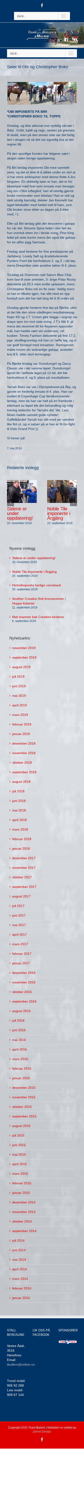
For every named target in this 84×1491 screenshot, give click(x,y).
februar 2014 (21, 1288)
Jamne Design (41, 1431)
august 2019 (21, 667)
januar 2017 (21, 963)
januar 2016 (21, 1078)
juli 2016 (18, 1020)
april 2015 (19, 1164)
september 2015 (24, 1116)
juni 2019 (19, 686)
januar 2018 (21, 848)
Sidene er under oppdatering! (34, 558)
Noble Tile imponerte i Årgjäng (58, 513)
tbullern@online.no (21, 1364)
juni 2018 (19, 801)
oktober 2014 (22, 1221)
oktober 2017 (22, 877)
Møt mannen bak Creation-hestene (38, 617)
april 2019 (19, 705)
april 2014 (19, 1269)
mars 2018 (20, 829)
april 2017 (19, 934)
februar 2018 (21, 839)
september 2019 (24, 657)
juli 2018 (18, 791)
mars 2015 (20, 1173)
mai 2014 (19, 1259)
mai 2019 (19, 695)
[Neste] (73, 502)
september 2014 (24, 1231)
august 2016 (21, 1011)
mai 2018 (19, 810)
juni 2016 (19, 1030)
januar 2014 (21, 1298)
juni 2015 (19, 1145)
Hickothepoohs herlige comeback (36, 585)
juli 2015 (18, 1135)
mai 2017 (19, 925)
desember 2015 (23, 1087)
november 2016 (23, 982)
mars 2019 (20, 715)
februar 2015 (21, 1183)
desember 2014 (23, 1202)
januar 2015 (21, 1193)
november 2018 (23, 753)
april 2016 (19, 1049)
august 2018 (21, 781)
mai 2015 (19, 1154)
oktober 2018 (22, 762)
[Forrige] (10, 502)
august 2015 (21, 1126)
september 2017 (24, 887)
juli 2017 (18, 906)
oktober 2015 (22, 1107)
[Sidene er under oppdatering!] (22, 491)
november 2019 (23, 648)
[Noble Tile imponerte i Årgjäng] (62, 491)
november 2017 (23, 867)
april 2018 (19, 820)
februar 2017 (21, 953)
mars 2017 (20, 944)
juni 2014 (19, 1250)
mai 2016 (19, 1040)
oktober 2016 (22, 992)
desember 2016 (23, 973)
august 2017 (21, 896)
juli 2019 (18, 676)
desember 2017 (23, 858)
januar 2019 (21, 734)
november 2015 (23, 1097)
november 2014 (23, 1212)
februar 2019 (21, 724)
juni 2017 (19, 915)
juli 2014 (18, 1240)
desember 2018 (23, 743)
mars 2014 (20, 1279)
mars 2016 (20, 1059)
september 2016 (24, 1001)
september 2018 (24, 772)
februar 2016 (21, 1068)
